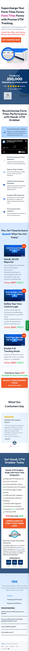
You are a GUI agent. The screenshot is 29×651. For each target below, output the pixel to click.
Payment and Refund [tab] (14, 603)
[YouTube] (2, 648)
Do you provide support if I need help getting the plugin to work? (12, 620)
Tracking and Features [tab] (14, 599)
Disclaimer (12, 646)
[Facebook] (8, 648)
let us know (18, 549)
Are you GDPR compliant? (8, 626)
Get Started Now (11, 40)
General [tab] (9, 596)
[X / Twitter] (4, 648)
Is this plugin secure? (7, 632)
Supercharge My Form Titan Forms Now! (14, 523)
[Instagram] (6, 648)
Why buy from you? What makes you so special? (12, 612)
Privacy (7, 646)
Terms (2, 646)
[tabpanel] (14, 620)
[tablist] (14, 599)
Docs (17, 646)
